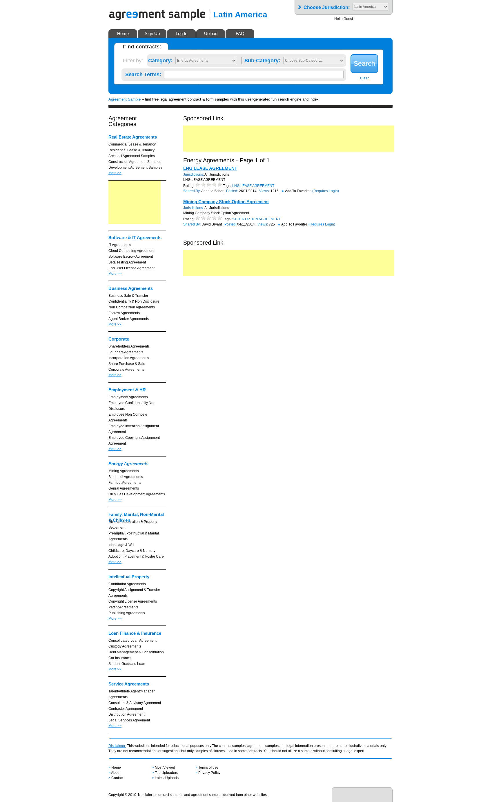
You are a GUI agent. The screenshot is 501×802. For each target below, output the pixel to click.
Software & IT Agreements (134, 237)
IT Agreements (119, 245)
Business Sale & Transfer (128, 296)
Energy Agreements (128, 463)
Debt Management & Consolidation (136, 652)
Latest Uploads (167, 778)
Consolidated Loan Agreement (132, 641)
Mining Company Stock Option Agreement (226, 201)
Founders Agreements (125, 352)
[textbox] (254, 74)
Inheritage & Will (121, 545)
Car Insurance (119, 658)
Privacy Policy (209, 773)
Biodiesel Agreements (125, 477)
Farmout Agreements (124, 483)
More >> (114, 173)
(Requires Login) (325, 191)
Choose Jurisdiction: (327, 5)
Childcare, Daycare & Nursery (131, 551)
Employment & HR (127, 389)
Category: (160, 59)
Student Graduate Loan (126, 664)
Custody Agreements (124, 646)
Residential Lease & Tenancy (131, 150)
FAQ (240, 33)
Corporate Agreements (126, 370)
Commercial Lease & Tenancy (132, 144)
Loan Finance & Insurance (134, 633)
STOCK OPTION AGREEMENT (256, 219)
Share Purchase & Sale (126, 364)
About (115, 773)
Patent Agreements (123, 607)
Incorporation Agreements (128, 358)
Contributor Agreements (127, 584)
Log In (181, 33)
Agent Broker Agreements (128, 319)
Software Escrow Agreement (130, 256)
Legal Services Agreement (129, 720)
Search (364, 63)
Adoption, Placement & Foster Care (136, 556)
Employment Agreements (128, 397)
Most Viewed (165, 767)
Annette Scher (212, 191)
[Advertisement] (134, 202)
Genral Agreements (123, 488)
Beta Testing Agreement (127, 262)
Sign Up (152, 33)
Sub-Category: (262, 59)
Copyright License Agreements (132, 601)
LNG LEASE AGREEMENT (210, 168)
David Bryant (212, 224)
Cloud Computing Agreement (131, 251)
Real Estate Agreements (132, 136)
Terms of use (208, 767)
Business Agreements (130, 288)
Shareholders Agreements (129, 346)
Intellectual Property (128, 576)
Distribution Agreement (126, 714)
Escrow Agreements (124, 313)
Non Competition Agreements (131, 307)
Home (123, 33)
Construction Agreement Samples (134, 162)
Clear (364, 78)
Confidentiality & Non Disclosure (133, 301)
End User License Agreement (131, 268)
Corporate (118, 339)
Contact (117, 778)
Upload (210, 33)
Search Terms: (143, 73)
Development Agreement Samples (135, 168)
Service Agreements (128, 683)
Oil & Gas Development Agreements (136, 494)
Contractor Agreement (125, 709)
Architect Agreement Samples (131, 156)
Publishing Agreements (126, 613)
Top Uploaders (166, 773)
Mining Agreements (123, 471)
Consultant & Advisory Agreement (134, 703)
